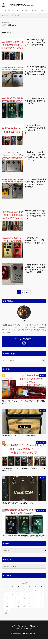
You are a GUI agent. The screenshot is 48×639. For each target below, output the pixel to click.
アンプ (34, 10)
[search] (44, 360)
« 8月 (5, 613)
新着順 (4, 33)
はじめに (10, 10)
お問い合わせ (33, 626)
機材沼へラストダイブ (30, 633)
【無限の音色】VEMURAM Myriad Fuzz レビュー (18, 503)
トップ (12, 626)
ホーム (4, 10)
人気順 (9, 33)
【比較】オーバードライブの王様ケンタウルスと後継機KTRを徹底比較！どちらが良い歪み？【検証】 (35, 268)
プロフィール (21, 626)
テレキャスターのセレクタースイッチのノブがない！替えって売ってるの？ (23, 402)
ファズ (43, 477)
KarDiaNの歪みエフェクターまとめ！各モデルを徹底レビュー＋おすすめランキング (35, 214)
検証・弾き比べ (15, 15)
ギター (18, 10)
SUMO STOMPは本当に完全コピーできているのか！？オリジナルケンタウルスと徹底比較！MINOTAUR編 (35, 70)
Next (27, 292)
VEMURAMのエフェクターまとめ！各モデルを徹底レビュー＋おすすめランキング (35, 43)
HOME (6, 15)
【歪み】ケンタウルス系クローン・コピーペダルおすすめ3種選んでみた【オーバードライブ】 (35, 156)
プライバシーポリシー (24, 629)
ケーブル (41, 10)
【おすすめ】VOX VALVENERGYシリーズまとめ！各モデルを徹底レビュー (35, 241)
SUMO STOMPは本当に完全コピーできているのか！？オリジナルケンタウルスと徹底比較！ (35, 183)
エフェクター (26, 10)
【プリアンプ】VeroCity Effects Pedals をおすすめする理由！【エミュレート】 (35, 129)
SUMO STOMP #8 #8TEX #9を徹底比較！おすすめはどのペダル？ (35, 100)
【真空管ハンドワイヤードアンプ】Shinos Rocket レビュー (21, 436)
